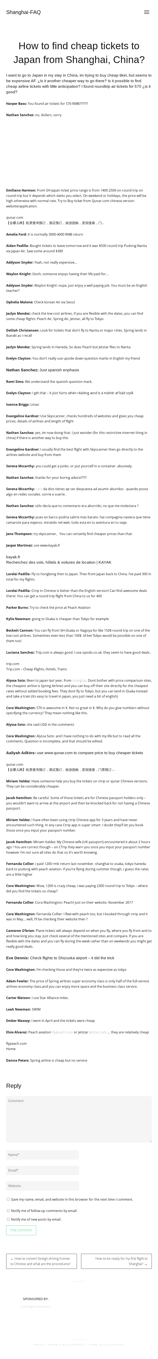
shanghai (79, 680)
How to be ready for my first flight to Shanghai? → (121, 1261)
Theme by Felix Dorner (106, 1344)
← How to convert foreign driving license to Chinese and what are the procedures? (40, 1261)
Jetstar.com (98, 1032)
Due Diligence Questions (35, 1306)
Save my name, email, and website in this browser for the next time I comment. (72, 1199)
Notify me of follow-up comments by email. (44, 1210)
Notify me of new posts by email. (36, 1219)
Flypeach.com (62, 1032)
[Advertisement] (79, 153)
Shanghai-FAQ (23, 12)
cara (39, 489)
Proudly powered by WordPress (59, 1344)
